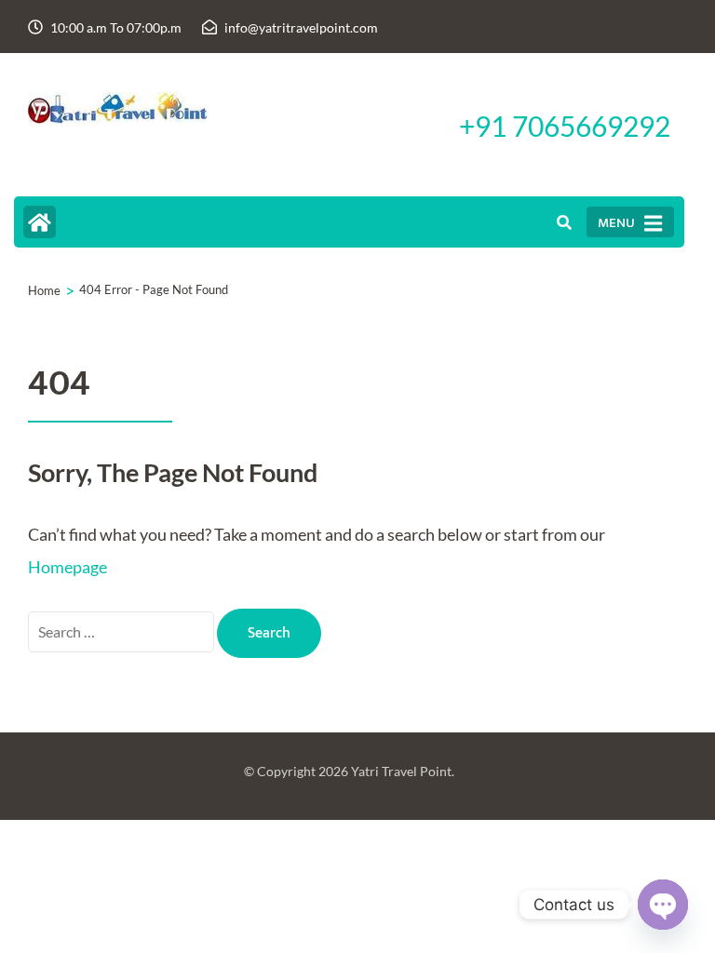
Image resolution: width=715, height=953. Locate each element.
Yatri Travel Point (401, 771)
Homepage (67, 567)
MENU (616, 223)
